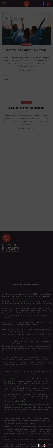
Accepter (26, 427)
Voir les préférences (26, 441)
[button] (49, 400)
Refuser (27, 434)
